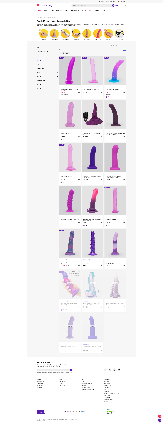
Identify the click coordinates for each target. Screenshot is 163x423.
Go (71, 370)
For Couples (59, 10)
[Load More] (68, 310)
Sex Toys (39, 10)
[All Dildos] (43, 34)
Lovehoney (81, 13)
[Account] (119, 5)
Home (38, 17)
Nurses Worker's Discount (86, 387)
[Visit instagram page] (114, 369)
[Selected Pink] (109, 97)
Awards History (106, 381)
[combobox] (93, 5)
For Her (45, 10)
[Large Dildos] (108, 34)
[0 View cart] (125, 6)
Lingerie (67, 10)
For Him (52, 10)
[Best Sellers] (87, 34)
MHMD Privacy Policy (107, 389)
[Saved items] (79, 93)
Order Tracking (39, 387)
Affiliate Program (107, 395)
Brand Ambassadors (107, 397)
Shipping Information (40, 381)
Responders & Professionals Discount (88, 389)
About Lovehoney (107, 379)
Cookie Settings (106, 391)
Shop (83, 377)
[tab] (47, 48)
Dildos (45, 17)
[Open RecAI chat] (159, 416)
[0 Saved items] (122, 6)
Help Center (39, 379)
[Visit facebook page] (105, 369)
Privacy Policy (106, 387)
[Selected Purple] (106, 97)
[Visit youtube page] (119, 369)
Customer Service (41, 377)
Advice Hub (61, 379)
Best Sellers (96, 10)
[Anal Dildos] (76, 34)
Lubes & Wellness (75, 10)
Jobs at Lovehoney (107, 383)
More (105, 377)
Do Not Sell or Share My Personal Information (112, 393)
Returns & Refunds (40, 385)
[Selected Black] (86, 225)
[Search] (113, 5)
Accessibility (106, 401)
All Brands (83, 381)
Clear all (124, 49)
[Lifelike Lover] (98, 34)
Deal (61, 57)
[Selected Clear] (63, 139)
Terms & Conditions (107, 385)
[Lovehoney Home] (44, 5)
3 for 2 (84, 57)
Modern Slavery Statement (108, 399)
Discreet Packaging (40, 383)
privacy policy (69, 372)
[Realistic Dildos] (65, 34)
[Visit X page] (109, 369)
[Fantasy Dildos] (54, 34)
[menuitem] (39, 10)
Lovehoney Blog (62, 381)
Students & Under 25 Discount (87, 383)
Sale (90, 10)
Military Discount (84, 385)
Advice (103, 10)
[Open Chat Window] (159, 420)
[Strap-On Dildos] (119, 34)
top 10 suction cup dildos (70, 25)
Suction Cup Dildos (50, 17)
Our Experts (61, 383)
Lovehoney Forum (62, 385)
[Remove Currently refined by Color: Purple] (68, 53)
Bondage (84, 10)
